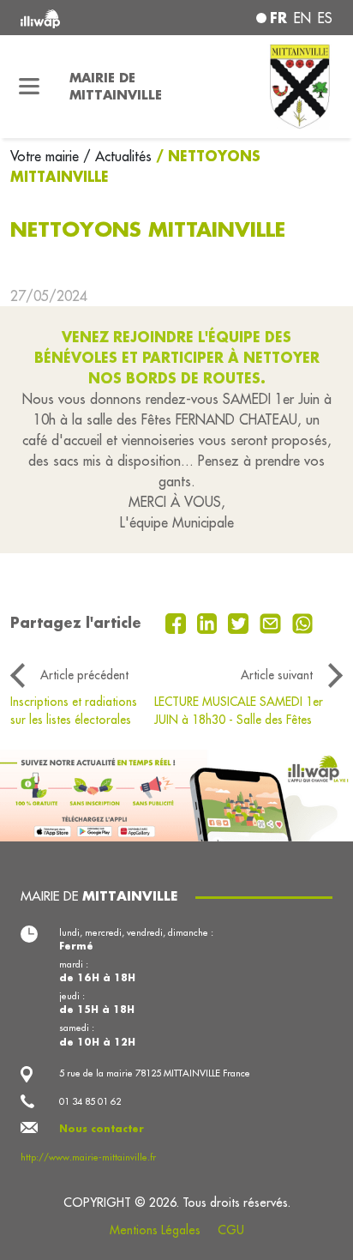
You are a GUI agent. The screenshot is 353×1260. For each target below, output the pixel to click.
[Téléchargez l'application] (176, 793)
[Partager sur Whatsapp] (303, 621)
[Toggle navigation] (29, 86)
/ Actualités (117, 156)
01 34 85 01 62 (90, 1101)
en (302, 18)
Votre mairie (46, 156)
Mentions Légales (155, 1230)
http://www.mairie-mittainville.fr (88, 1157)
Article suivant (277, 675)
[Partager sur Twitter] (240, 621)
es (325, 18)
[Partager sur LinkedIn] (209, 621)
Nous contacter (101, 1129)
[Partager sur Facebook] (178, 621)
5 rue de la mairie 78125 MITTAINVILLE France (154, 1073)
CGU (231, 1230)
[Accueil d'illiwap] (79, 17)
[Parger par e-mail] (272, 621)
